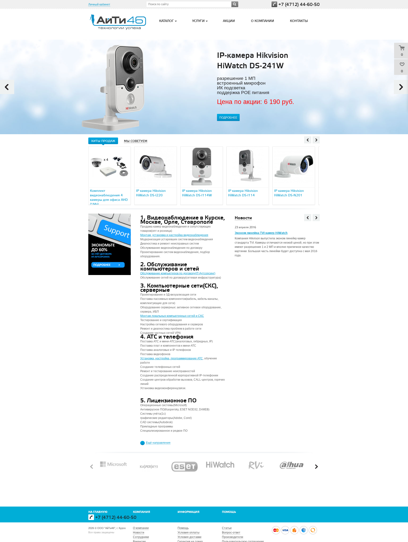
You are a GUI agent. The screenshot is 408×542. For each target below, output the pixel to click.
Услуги (198, 21)
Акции (229, 21)
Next (401, 87)
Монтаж (146, 316)
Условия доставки (189, 537)
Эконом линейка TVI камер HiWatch (261, 233)
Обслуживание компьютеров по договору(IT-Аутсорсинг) (177, 273)
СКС (201, 316)
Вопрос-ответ (231, 532)
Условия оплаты (189, 532)
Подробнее (228, 117)
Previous (7, 87)
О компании (262, 21)
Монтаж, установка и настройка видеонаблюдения (174, 235)
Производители (232, 537)
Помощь (229, 512)
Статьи (227, 528)
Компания (141, 512)
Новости (138, 532)
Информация (189, 512)
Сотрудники (141, 537)
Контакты (299, 21)
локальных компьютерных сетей (173, 316)
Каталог (166, 21)
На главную (97, 512)
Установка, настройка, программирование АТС (171, 358)
